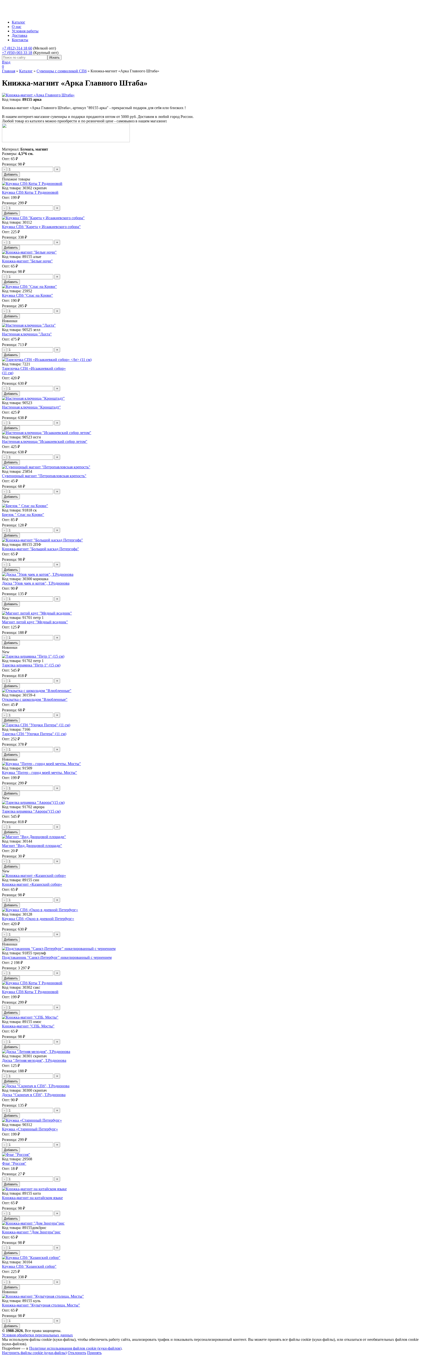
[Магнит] (34, 837)
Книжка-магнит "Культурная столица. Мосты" (41, 1305)
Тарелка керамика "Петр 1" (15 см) (31, 665)
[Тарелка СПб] (36, 725)
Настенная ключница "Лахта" (27, 334)
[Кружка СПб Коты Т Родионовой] (32, 183)
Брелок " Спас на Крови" (23, 514)
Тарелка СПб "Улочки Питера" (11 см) (34, 734)
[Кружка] (41, 764)
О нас (16, 27)
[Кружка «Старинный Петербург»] (32, 1120)
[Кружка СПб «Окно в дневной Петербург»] (40, 910)
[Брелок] (25, 506)
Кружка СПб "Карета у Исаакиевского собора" (41, 227)
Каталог (18, 22)
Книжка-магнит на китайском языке (32, 1198)
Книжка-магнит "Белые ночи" (27, 261)
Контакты (20, 40)
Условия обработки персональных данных (37, 1335)
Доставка (19, 35)
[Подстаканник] (59, 949)
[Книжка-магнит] (29, 252)
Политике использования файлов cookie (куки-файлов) (75, 1348)
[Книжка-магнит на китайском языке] (34, 1189)
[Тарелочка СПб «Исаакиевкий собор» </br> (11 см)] (47, 360)
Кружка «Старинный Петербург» (30, 1129)
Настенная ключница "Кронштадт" (31, 407)
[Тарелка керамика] (33, 656)
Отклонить (77, 1353)
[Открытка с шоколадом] (36, 691)
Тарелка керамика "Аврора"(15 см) (31, 811)
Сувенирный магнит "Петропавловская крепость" (44, 476)
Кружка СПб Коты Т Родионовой (30, 192)
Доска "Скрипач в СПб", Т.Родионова (34, 1095)
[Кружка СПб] (43, 218)
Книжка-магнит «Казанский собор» (32, 884)
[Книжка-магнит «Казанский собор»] (34, 875)
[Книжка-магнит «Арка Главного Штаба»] (38, 95)
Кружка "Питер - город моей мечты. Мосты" (39, 772)
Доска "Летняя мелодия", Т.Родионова (34, 1060)
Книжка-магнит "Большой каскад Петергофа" (40, 549)
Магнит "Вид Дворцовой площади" (32, 846)
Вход (6, 62)
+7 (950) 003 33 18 (17, 53)
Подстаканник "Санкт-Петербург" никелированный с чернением (57, 957)
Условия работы (25, 31)
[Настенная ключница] (29, 325)
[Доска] (37, 574)
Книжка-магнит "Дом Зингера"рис (31, 1232)
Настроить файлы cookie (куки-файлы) (34, 1353)
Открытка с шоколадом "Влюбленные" (34, 699)
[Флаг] (16, 1154)
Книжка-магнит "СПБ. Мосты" (28, 1026)
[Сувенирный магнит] (46, 467)
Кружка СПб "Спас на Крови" (27, 295)
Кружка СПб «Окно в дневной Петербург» (38, 919)
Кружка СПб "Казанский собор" (29, 1266)
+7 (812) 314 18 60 (17, 48)
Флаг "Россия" (14, 1163)
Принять (94, 1353)
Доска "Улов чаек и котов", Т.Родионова (35, 583)
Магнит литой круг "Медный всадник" (35, 622)
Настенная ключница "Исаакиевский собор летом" (44, 441)
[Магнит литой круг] (37, 613)
